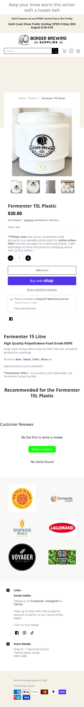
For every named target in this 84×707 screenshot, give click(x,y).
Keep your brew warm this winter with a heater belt (42, 7)
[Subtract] (10, 258)
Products (33, 98)
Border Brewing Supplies (26, 680)
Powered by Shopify (24, 685)
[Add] (28, 258)
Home (22, 98)
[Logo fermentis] (62, 498)
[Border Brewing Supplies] (42, 40)
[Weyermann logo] (22, 498)
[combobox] (28, 51)
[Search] (55, 51)
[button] (64, 51)
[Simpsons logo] (22, 528)
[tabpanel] (42, 357)
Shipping (28, 220)
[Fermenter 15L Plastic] (16, 186)
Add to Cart (42, 270)
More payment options (42, 289)
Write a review (42, 449)
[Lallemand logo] (62, 527)
